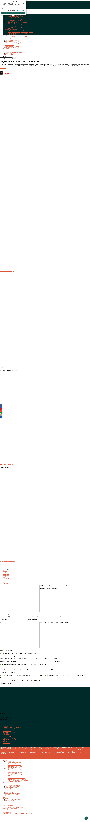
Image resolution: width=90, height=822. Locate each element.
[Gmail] (1, 411)
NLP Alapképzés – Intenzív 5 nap (15, 766)
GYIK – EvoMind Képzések (9, 741)
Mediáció (5, 581)
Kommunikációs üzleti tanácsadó (9, 732)
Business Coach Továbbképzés (14, 767)
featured (4, 577)
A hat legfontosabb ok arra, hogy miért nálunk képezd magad (20, 779)
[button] (13, 2)
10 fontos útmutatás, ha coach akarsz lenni (16, 778)
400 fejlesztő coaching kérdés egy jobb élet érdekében (16, 789)
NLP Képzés (3, 367)
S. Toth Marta (3, 68)
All (3, 570)
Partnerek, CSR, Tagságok (10, 800)
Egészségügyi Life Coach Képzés (10, 808)
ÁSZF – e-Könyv (6, 743)
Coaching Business (7, 572)
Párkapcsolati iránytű (7, 731)
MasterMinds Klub (6, 578)
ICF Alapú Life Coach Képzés (7, 271)
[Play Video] (20, 175)
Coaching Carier (6, 574)
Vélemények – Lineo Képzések (14, 781)
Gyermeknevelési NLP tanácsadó (9, 729)
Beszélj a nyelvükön (9, 792)
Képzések (5, 760)
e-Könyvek (5, 782)
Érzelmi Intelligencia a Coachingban (12, 788)
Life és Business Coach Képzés (7, 561)
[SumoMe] (1, 417)
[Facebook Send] (1, 407)
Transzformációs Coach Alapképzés (15, 763)
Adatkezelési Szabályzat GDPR (9, 739)
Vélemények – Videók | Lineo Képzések (13, 799)
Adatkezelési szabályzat (8, 740)
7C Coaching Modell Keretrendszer (12, 785)
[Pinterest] (1, 409)
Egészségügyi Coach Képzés (7, 464)
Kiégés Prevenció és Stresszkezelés (12, 793)
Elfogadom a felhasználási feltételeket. (9, 10)
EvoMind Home (6, 734)
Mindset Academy (9, 768)
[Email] (1, 415)
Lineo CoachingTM (9, 761)
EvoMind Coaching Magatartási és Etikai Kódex (18, 780)
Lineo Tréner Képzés (7, 812)
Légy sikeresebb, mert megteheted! (12, 794)
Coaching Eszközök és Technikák (12, 786)
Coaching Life (6, 575)
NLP (4, 582)
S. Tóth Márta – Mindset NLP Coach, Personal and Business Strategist (17, 813)
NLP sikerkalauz (6, 733)
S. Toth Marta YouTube (10, 801)
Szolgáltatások (6, 795)
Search (14, 58)
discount (4, 576)
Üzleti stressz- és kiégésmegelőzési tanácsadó (12, 727)
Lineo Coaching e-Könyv (9, 737)
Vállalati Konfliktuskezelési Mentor (10, 728)
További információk (21, 10)
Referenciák (5, 798)
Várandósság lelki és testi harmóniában (13, 791)
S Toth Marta (5, 583)
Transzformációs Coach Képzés (14, 762)
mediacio (4, 579)
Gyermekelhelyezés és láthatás (9, 738)
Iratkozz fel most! (13, 13)
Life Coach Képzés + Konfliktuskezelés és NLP (13, 807)
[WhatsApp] (1, 413)
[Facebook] (1, 405)
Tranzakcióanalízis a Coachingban (12, 787)
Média (4, 797)
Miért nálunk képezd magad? (11, 776)
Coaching (5, 571)
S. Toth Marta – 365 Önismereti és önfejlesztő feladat (16, 784)
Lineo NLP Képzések (7, 811)
